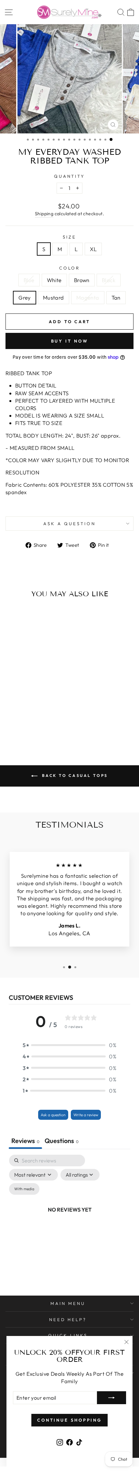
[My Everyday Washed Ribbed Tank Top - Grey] (40, 720)
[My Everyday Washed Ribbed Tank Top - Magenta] (26, 727)
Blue (29, 280)
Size (69, 236)
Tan (116, 297)
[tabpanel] (69, 1216)
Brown (82, 280)
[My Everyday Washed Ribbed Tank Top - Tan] (33, 727)
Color (69, 267)
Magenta (87, 297)
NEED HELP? (68, 1319)
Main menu (67, 1303)
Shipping (44, 214)
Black (108, 280)
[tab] (61, 1141)
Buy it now (69, 341)
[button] (69, 1045)
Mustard (53, 297)
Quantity (69, 176)
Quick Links (68, 1335)
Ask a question (69, 523)
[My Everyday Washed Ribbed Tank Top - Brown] (26, 720)
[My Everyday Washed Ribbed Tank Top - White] (18, 720)
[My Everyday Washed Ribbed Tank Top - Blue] (11, 720)
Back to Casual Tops (74, 775)
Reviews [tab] (25, 1141)
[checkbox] (24, 1189)
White (54, 280)
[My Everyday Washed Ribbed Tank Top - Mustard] (48, 720)
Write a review (85, 1114)
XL (93, 249)
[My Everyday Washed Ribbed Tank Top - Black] (33, 720)
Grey (24, 297)
